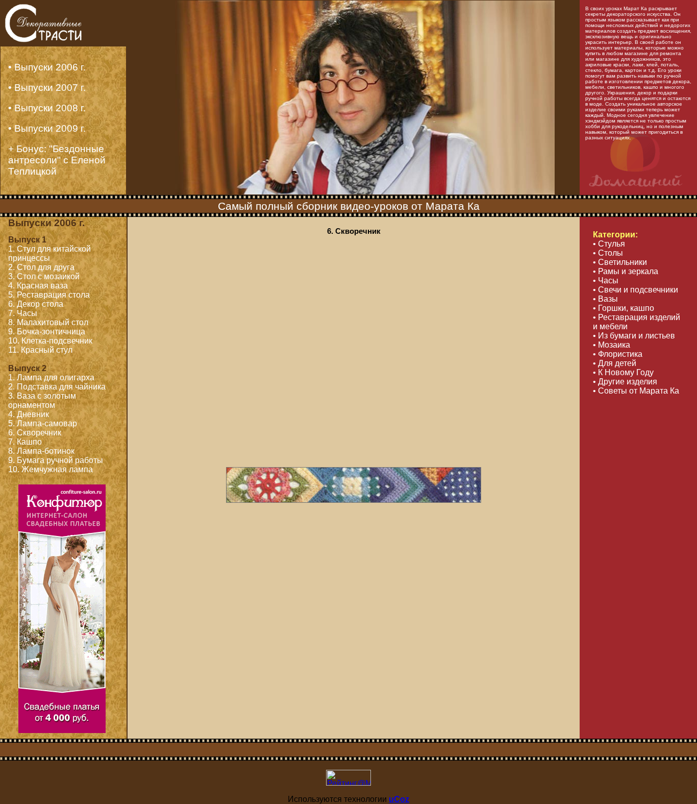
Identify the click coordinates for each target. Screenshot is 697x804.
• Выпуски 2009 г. (47, 128)
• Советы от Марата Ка (636, 390)
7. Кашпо (25, 441)
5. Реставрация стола (49, 294)
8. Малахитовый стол (48, 322)
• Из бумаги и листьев (634, 335)
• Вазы (605, 299)
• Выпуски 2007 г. (47, 87)
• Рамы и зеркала (625, 271)
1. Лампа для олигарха (51, 377)
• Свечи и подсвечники (635, 289)
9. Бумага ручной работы (55, 460)
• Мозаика (611, 344)
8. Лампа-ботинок (41, 451)
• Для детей (614, 363)
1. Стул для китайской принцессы (49, 253)
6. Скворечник (34, 432)
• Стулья (609, 243)
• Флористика (617, 354)
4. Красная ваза (38, 285)
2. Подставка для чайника (57, 386)
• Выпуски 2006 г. (47, 67)
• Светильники (620, 262)
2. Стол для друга (41, 267)
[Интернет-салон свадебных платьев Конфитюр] (62, 730)
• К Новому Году (623, 372)
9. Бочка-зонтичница (46, 331)
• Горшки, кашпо (623, 308)
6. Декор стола (35, 304)
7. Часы (22, 313)
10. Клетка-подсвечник (50, 340)
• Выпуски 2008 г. (47, 108)
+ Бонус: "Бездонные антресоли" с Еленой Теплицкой (57, 160)
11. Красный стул (40, 350)
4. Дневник (28, 414)
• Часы (605, 280)
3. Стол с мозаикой (44, 276)
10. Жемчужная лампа (50, 469)
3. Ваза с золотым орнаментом (42, 400)
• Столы (608, 253)
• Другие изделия (625, 381)
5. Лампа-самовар (42, 423)
